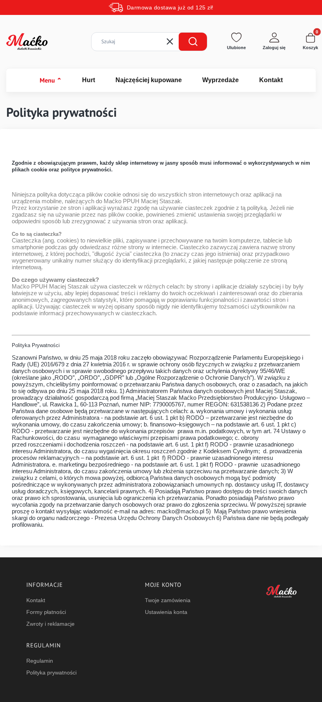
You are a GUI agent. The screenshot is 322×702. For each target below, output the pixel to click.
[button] (193, 42)
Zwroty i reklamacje (50, 624)
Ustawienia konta (166, 612)
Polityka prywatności (51, 672)
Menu (51, 80)
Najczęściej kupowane (148, 80)
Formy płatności (46, 612)
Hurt (88, 80)
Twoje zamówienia (167, 600)
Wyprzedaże (220, 80)
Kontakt (271, 80)
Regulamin (39, 661)
